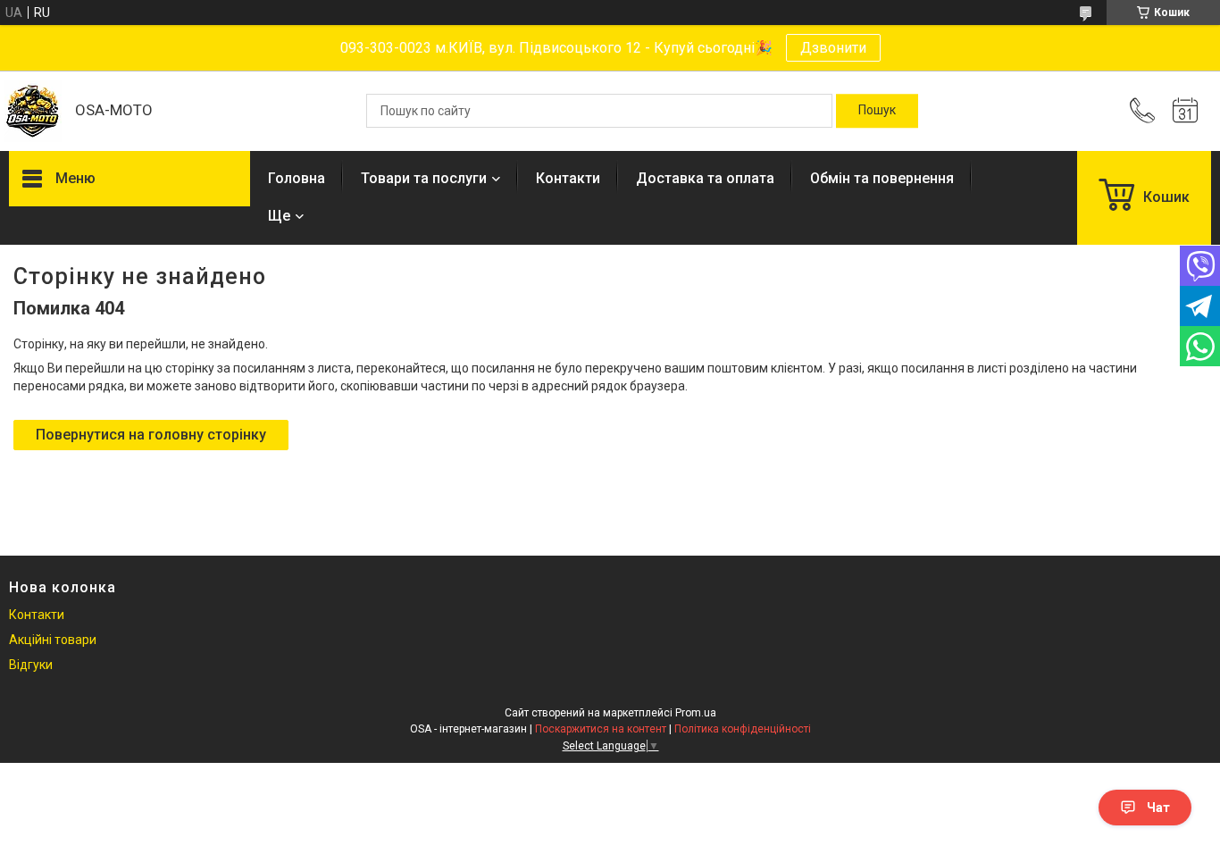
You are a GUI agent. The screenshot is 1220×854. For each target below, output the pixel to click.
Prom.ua (695, 713)
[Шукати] (877, 111)
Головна (296, 178)
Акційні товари (52, 639)
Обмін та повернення (882, 178)
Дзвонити (833, 47)
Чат (1158, 807)
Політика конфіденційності (742, 729)
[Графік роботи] (1185, 111)
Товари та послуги (424, 178)
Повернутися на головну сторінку (151, 434)
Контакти (568, 178)
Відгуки (31, 664)
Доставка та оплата (705, 178)
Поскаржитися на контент (600, 729)
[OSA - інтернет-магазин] (33, 111)
